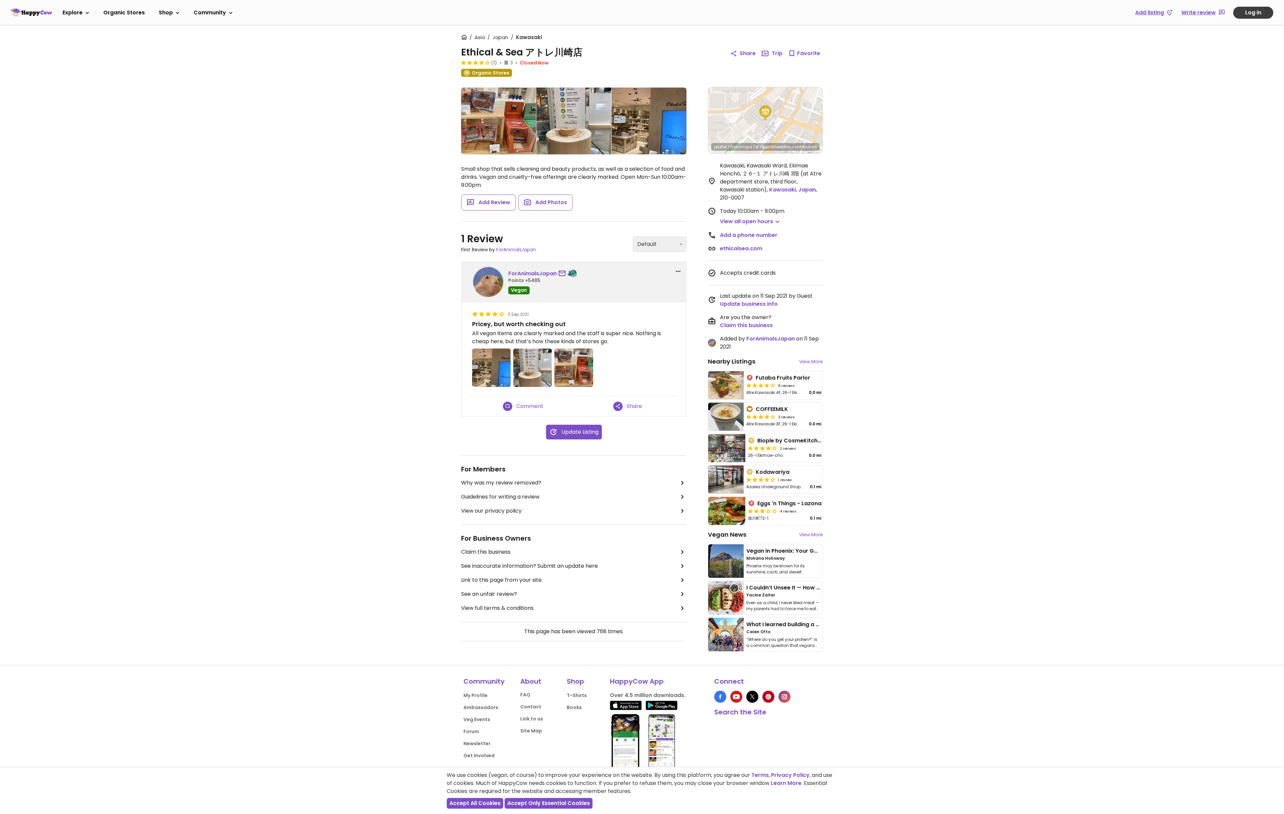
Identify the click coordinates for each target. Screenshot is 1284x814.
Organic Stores (124, 12)
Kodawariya (772, 472)
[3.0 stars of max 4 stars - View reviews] (762, 511)
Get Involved (479, 755)
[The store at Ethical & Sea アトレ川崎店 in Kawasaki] (649, 121)
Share (748, 53)
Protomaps (741, 147)
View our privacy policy (491, 511)
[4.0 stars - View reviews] (475, 62)
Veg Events (476, 719)
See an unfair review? (489, 594)
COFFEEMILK (772, 409)
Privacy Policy (790, 775)
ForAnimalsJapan (516, 249)
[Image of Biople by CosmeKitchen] (726, 448)
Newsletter (477, 743)
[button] (765, 113)
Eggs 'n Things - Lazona (789, 503)
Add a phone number (748, 235)
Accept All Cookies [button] (475, 803)
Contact (530, 706)
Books (574, 707)
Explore (73, 12)
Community (210, 12)
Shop (166, 12)
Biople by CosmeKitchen (790, 440)
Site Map (531, 730)
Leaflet (720, 147)
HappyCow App (637, 681)
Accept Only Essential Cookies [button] (548, 803)
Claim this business (486, 552)
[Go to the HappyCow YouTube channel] (736, 697)
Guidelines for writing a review (500, 497)
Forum (471, 731)
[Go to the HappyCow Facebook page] (720, 697)
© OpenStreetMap (773, 147)
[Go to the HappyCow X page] (752, 697)
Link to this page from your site (501, 580)
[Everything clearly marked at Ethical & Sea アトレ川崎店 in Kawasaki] (573, 121)
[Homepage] (31, 12)
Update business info (749, 304)
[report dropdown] (678, 271)
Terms (760, 775)
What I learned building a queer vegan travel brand (816, 624)
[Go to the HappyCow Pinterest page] (768, 697)
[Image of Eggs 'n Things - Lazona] (726, 511)
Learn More (786, 783)
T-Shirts (577, 695)
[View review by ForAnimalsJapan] (488, 282)
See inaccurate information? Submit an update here (529, 566)
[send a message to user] (563, 274)
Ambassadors (480, 707)
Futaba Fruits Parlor (783, 378)
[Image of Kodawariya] (726, 479)
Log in (1253, 12)
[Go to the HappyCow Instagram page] (784, 697)
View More (811, 361)
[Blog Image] (726, 561)
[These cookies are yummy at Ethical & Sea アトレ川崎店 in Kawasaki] (498, 122)
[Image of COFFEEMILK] (726, 417)
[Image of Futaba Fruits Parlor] (726, 385)
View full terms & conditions (497, 608)
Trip (777, 53)
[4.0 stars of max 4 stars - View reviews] (761, 385)
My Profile (475, 695)
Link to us (531, 718)
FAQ (525, 694)
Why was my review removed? (501, 483)
